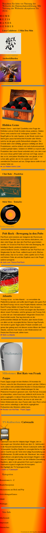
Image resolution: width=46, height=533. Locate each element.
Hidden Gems (10, 125)
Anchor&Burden (10, 58)
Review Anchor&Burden (9, 83)
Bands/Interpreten (7, 484)
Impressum (4, 522)
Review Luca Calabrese (9, 55)
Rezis (5, 19)
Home (5, 15)
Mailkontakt (4, 517)
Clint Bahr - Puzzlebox (12, 173)
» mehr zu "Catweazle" (9, 470)
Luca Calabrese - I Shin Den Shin (17, 30)
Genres (7, 26)
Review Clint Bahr (7, 198)
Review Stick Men (7, 226)
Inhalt (2, 499)
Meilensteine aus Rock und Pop (12, 489)
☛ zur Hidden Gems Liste (10, 166)
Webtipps (3, 503)
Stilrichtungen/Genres (8, 494)
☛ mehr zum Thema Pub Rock (13, 262)
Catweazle (27, 422)
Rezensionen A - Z (7, 480)
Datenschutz (4, 527)
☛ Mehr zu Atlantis (8, 335)
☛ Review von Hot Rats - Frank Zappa (15, 410)
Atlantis (7, 296)
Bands (6, 22)
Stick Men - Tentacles (12, 201)
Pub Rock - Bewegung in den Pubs (22, 233)
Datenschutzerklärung (25, 5)
